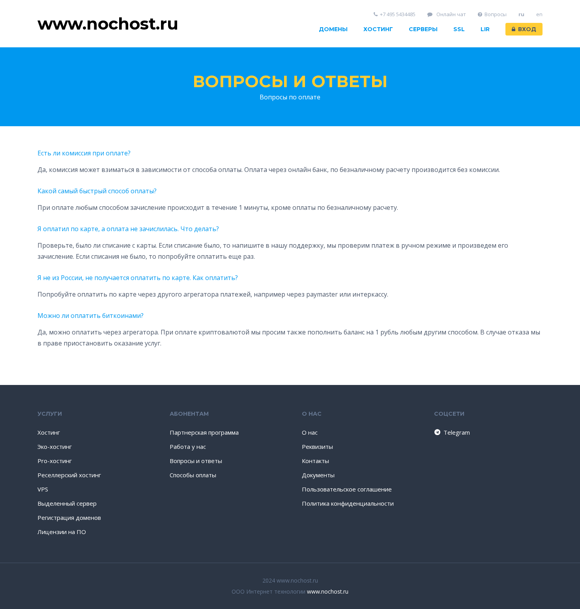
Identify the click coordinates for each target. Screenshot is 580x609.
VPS (42, 489)
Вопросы (496, 14)
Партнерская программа (204, 432)
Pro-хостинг (54, 461)
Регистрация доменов (69, 517)
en (539, 14)
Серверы (423, 29)
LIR (485, 29)
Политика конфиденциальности (348, 503)
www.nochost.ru (327, 591)
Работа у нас (188, 446)
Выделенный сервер (67, 503)
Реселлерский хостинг (69, 475)
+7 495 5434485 (397, 14)
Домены (333, 29)
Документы (318, 475)
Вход (527, 29)
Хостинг (378, 29)
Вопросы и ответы (290, 81)
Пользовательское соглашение (347, 489)
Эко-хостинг (54, 446)
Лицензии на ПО (61, 532)
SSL (459, 29)
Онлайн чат (450, 14)
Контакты (315, 461)
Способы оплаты (193, 475)
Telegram (456, 432)
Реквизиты (317, 446)
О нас (310, 432)
